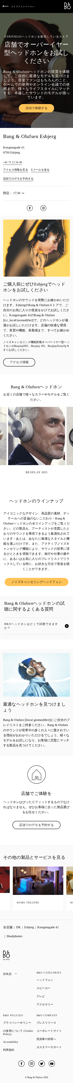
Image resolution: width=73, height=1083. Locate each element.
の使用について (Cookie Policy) (20, 1032)
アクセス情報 (22, 363)
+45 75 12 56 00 (12, 162)
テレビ (53, 996)
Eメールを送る (40, 169)
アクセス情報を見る (15, 169)
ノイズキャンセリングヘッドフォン (39, 582)
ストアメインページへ (23, 6)
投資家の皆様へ (53, 1038)
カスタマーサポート (53, 1047)
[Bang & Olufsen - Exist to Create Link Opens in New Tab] (67, 8)
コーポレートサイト (53, 1030)
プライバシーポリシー (20, 1022)
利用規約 (20, 1049)
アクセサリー (53, 1004)
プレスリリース (53, 1022)
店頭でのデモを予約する (18, 178)
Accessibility (20, 1041)
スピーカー (53, 988)
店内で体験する (40, 108)
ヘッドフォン (53, 979)
